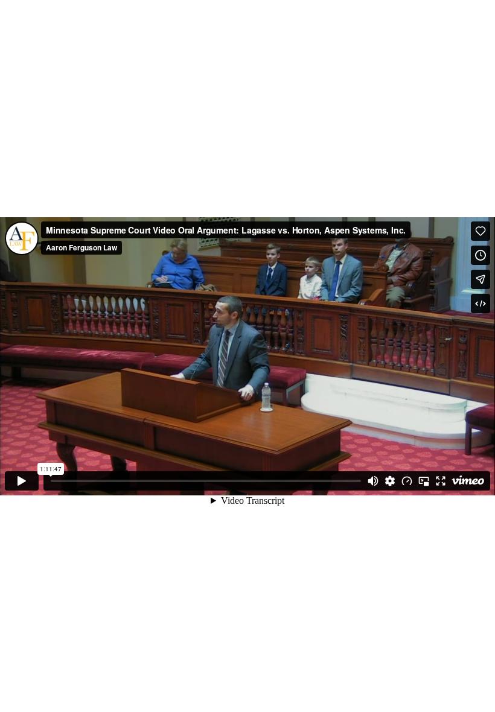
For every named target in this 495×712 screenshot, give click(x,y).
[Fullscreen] (440, 481)
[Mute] (373, 481)
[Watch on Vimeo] (467, 481)
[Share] (480, 279)
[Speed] (407, 481)
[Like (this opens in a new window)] (480, 231)
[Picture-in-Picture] (424, 481)
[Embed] (480, 303)
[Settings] (390, 481)
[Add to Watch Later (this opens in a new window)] (480, 255)
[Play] (22, 481)
